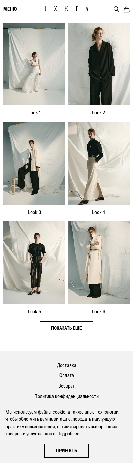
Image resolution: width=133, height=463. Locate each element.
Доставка (66, 365)
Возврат (66, 386)
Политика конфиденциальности (66, 396)
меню (10, 9)
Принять (66, 450)
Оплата (66, 375)
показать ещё (66, 328)
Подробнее (68, 433)
